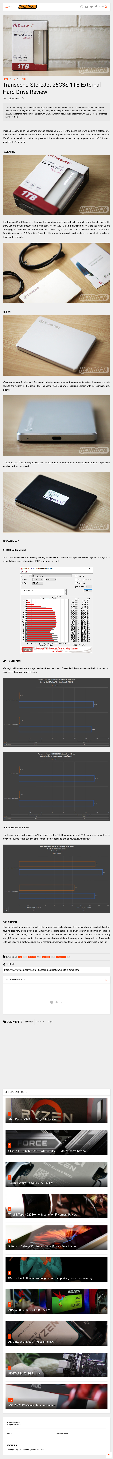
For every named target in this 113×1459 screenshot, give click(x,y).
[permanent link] (23, 98)
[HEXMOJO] (27, 8)
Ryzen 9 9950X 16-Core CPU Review (30, 1182)
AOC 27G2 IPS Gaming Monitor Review (32, 1405)
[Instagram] (81, 7)
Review (23, 79)
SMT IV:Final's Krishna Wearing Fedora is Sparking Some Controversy (50, 1278)
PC (14, 79)
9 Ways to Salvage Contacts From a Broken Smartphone (42, 1246)
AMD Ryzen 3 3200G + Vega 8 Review (31, 1341)
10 (10, 1399)
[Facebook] (96, 7)
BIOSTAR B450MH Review (24, 1373)
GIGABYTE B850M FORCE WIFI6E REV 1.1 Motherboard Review (47, 1151)
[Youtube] (86, 7)
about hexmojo (62, 1434)
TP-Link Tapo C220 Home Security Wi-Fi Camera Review (42, 1214)
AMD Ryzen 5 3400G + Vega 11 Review (32, 1119)
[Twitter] (91, 7)
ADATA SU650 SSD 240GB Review (29, 1310)
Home (5, 79)
